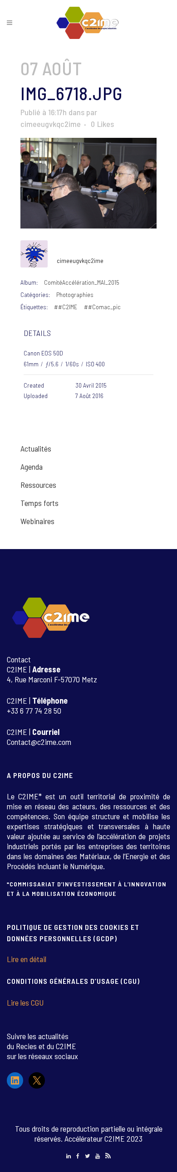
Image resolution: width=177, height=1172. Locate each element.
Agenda (31, 467)
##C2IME (65, 307)
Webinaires (37, 521)
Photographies (74, 294)
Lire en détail (26, 959)
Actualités (35, 448)
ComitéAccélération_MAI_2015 (81, 282)
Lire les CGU (25, 1002)
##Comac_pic (102, 307)
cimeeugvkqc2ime (50, 124)
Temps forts (39, 503)
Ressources (38, 485)
